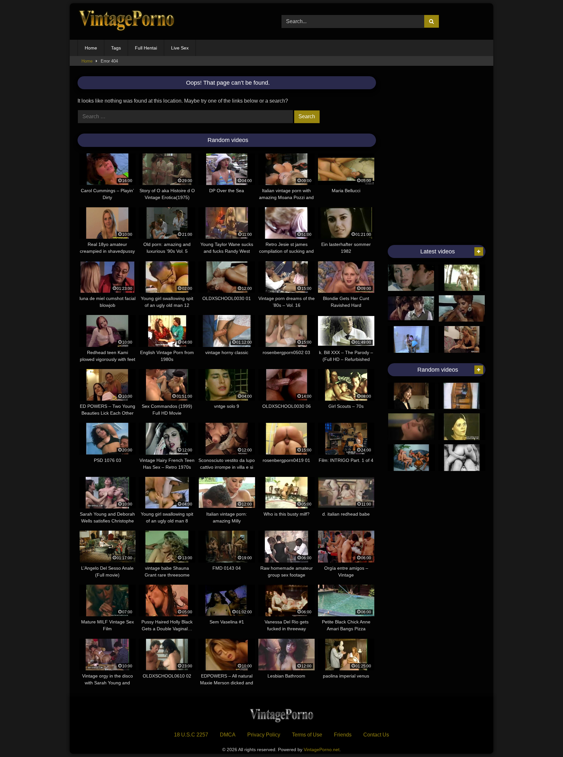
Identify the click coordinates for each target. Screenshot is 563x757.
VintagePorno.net (321, 749)
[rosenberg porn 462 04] (411, 339)
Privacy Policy (263, 734)
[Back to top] (543, 737)
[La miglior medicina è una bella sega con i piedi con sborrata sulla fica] (461, 339)
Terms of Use (307, 734)
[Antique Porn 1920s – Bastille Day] (461, 457)
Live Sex (180, 47)
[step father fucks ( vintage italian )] (461, 426)
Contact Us (376, 734)
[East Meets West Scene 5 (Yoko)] (411, 396)
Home (91, 47)
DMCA (228, 734)
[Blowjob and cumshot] (461, 277)
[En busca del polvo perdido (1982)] (411, 426)
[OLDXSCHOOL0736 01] (461, 308)
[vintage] (411, 308)
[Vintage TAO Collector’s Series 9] (461, 396)
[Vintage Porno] (126, 22)
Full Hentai (146, 47)
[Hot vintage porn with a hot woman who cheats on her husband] (411, 277)
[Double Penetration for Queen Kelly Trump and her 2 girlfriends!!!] (411, 457)
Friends (343, 734)
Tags (116, 47)
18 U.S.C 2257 (191, 734)
